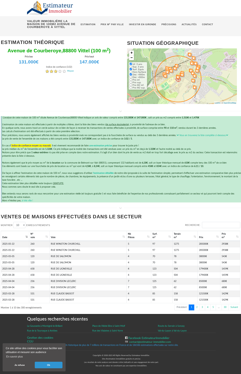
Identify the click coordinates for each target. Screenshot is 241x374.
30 (225, 307)
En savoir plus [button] (14, 356)
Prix (201, 237)
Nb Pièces (131, 236)
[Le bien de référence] (178, 79)
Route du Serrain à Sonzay (171, 326)
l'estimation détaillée (103, 173)
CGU (30, 341)
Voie (53, 237)
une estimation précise (100, 146)
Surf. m (154, 236)
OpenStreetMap (229, 102)
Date (4, 237)
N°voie (32, 236)
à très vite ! (27, 201)
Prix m (224, 236)
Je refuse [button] (19, 365)
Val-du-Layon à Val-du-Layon (172, 331)
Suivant (234, 307)
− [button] (132, 58)
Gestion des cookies (40, 337)
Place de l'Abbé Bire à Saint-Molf (108, 326)
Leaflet (217, 102)
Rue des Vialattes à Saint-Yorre (107, 331)
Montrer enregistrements (25, 225)
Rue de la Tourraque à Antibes (42, 331)
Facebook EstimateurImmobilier (149, 338)
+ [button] (132, 53)
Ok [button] (48, 365)
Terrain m (177, 236)
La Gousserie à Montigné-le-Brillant (44, 326)
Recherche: (193, 225)
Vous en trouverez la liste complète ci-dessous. (202, 135)
